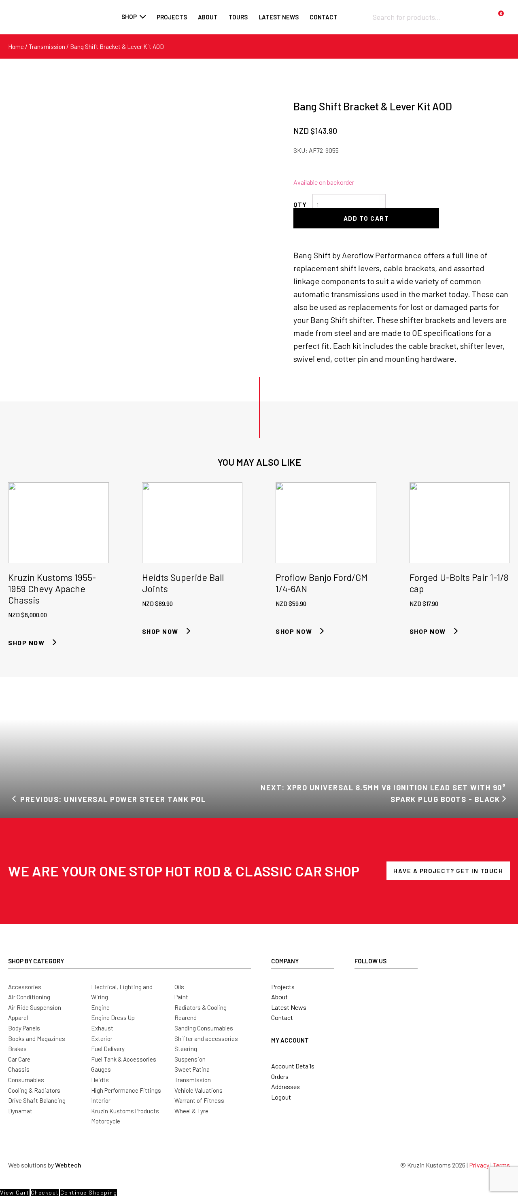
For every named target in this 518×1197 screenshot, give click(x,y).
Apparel (18, 1017)
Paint (181, 997)
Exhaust (102, 1028)
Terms (501, 1165)
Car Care (19, 1059)
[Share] (491, 9)
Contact (282, 1017)
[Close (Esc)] (509, 9)
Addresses (285, 1086)
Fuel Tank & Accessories (123, 1059)
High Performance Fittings (126, 1090)
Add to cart (366, 218)
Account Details (292, 1066)
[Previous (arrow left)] (14, 598)
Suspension (190, 1059)
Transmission (47, 46)
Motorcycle (105, 1121)
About (279, 997)
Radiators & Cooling (200, 1007)
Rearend (185, 1017)
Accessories (24, 986)
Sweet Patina (192, 1069)
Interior (100, 1100)
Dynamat (20, 1111)
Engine (100, 1007)
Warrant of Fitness (199, 1100)
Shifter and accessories (206, 1038)
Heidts (100, 1079)
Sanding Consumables (203, 1028)
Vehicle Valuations (198, 1090)
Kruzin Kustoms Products (125, 1111)
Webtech (68, 1165)
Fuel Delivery (108, 1048)
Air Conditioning (29, 997)
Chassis (19, 1069)
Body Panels (24, 1028)
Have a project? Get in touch (448, 870)
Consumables (26, 1079)
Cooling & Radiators (34, 1090)
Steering (185, 1048)
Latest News (288, 1007)
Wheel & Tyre (191, 1111)
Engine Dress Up (113, 1017)
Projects (283, 986)
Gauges (101, 1069)
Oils (179, 986)
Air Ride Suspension (34, 1007)
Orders (280, 1076)
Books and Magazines (36, 1038)
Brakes (17, 1048)
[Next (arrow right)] (504, 598)
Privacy (479, 1165)
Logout (281, 1097)
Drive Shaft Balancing (37, 1100)
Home (16, 46)
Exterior (102, 1038)
